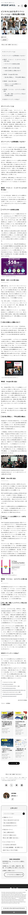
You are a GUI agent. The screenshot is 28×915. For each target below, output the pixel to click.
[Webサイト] (12, 799)
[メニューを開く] (25, 6)
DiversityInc (4, 199)
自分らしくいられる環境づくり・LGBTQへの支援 (13, 84)
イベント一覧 (14, 763)
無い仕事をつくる (18, 847)
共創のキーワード (8, 817)
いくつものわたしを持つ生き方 (9, 844)
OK (14, 912)
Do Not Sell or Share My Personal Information (14, 908)
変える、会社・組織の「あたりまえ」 (10, 44)
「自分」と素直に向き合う (8, 832)
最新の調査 (22, 147)
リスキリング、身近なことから (9, 835)
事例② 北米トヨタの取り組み (12, 68)
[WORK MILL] (8, 5)
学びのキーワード (8, 829)
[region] (14, 901)
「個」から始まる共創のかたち (9, 823)
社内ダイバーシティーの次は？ (12, 99)
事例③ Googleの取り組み (11, 74)
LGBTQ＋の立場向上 (13, 493)
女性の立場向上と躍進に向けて (13, 70)
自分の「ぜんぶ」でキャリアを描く (10, 850)
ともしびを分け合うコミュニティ (10, 825)
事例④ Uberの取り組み (10, 81)
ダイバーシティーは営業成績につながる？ (14, 55)
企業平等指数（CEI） (21, 497)
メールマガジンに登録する (14, 874)
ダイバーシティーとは (9, 51)
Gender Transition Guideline (12, 522)
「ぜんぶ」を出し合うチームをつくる (11, 820)
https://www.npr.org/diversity (7, 684)
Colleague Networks (6, 610)
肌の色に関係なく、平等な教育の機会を (15, 77)
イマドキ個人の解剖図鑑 (8, 847)
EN (18, 5)
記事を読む (14, 795)
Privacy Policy (4, 904)
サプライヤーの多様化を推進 (12, 64)
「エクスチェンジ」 (7, 215)
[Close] (26, 890)
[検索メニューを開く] (22, 6)
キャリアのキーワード (9, 842)
